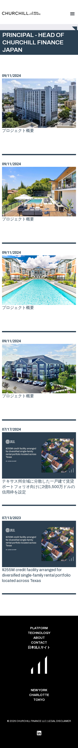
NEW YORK (39, 690)
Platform (39, 628)
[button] (72, 13)
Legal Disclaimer (59, 721)
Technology (39, 633)
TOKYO (39, 699)
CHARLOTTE (39, 695)
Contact (39, 642)
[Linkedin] (39, 733)
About (39, 637)
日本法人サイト (39, 647)
